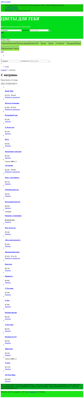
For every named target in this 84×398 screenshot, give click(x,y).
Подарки (71, 43)
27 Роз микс (9, 288)
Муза (7, 139)
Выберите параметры (12, 97)
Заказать (8, 121)
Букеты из (33, 43)
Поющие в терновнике (13, 216)
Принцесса (9, 276)
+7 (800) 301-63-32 (11, 7)
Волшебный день (11, 115)
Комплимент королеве (13, 151)
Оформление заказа (10, 48)
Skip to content (6, 2)
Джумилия (9, 165)
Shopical (32, 392)
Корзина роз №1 (11, 337)
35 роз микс (9, 325)
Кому (43, 43)
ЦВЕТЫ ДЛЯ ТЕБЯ (20, 18)
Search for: (25, 30)
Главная (4, 43)
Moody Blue (9, 91)
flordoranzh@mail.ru (11, 9)
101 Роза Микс (10, 375)
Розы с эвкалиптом (12, 177)
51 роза (7, 363)
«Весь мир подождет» (13, 240)
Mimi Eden (9, 349)
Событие (60, 43)
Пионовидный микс (12, 252)
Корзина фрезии (11, 312)
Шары (78, 43)
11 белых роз (9, 127)
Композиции (23, 43)
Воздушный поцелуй (12, 202)
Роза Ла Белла (10, 228)
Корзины (13, 43)
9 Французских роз (12, 190)
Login (7, 66)
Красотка (8, 264)
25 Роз (7, 300)
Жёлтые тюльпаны (12, 103)
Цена (51, 43)
